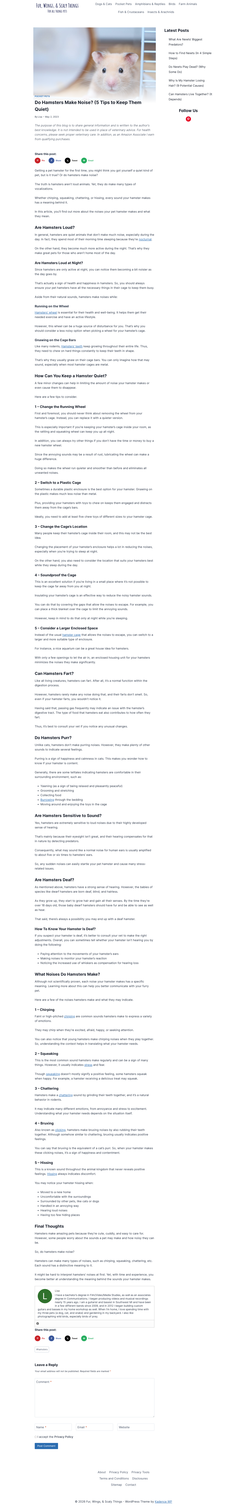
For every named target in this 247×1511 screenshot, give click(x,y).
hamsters (42, 1349)
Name (41, 1427)
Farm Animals (188, 4)
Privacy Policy (63, 1437)
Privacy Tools (140, 1472)
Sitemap (116, 1484)
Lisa (40, 116)
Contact (130, 1484)
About (102, 1472)
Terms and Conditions (114, 1478)
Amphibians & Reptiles (150, 4)
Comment (44, 1382)
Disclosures (140, 1478)
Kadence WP (163, 1501)
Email (82, 1427)
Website (124, 1427)
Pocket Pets (123, 4)
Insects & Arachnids (161, 12)
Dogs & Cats (103, 4)
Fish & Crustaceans (131, 12)
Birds (172, 4)
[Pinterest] (37, 1323)
